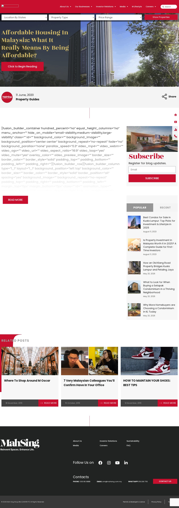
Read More (15, 200)
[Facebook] (100, 463)
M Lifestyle (137, 6)
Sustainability (133, 441)
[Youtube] (117, 463)
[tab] (140, 207)
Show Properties (161, 17)
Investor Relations (108, 441)
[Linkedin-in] (126, 463)
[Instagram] (109, 463)
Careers (103, 445)
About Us (77, 441)
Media (76, 445)
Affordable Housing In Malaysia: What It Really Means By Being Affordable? (35, 44)
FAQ (128, 445)
